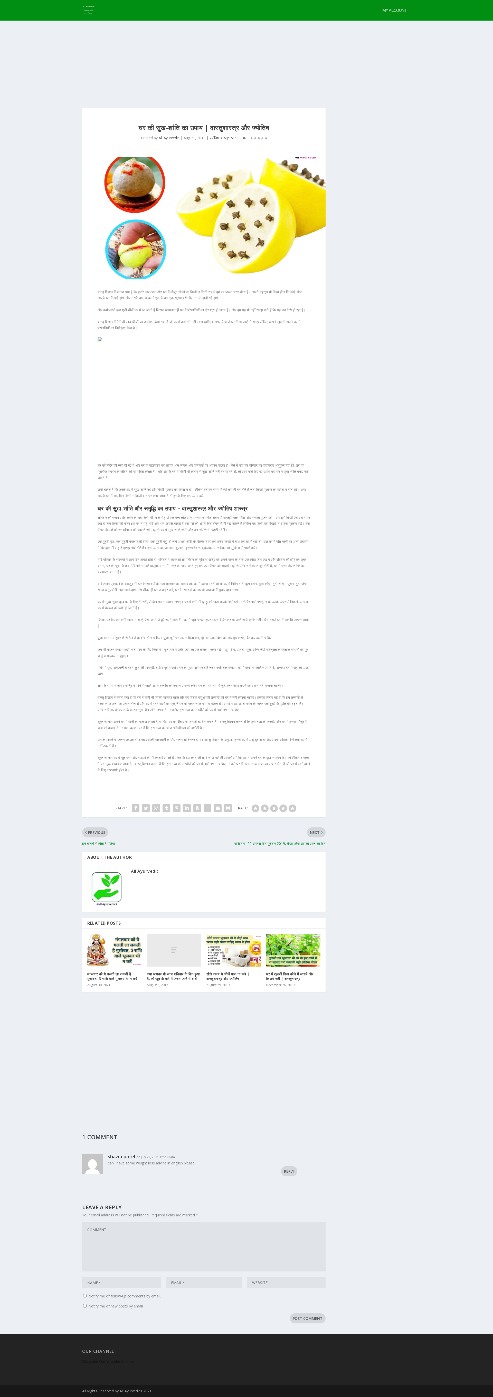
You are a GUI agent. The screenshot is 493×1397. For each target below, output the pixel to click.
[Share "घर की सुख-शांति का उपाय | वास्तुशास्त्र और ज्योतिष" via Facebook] (135, 808)
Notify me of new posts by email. (116, 1306)
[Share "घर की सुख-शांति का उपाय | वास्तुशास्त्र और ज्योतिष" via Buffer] (197, 808)
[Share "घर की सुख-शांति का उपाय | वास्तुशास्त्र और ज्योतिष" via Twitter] (146, 808)
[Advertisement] (246, 59)
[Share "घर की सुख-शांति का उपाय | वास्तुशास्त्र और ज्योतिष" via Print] (228, 808)
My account (394, 10)
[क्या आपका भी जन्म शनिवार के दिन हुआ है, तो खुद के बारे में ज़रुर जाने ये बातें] (174, 950)
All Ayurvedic (169, 137)
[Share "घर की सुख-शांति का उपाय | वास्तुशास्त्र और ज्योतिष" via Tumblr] (166, 808)
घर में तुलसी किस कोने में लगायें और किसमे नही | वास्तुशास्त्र (290, 976)
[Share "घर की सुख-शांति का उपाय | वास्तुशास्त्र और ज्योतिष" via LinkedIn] (187, 808)
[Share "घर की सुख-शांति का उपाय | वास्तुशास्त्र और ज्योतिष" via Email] (218, 808)
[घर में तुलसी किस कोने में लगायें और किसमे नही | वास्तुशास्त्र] (293, 950)
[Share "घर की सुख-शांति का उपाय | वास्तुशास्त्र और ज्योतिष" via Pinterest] (177, 808)
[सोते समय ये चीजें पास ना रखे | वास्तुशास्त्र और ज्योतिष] (233, 950)
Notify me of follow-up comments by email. (124, 1296)
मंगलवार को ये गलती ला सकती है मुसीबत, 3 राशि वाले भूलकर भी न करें (112, 976)
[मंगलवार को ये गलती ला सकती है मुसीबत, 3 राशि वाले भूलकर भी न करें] (114, 950)
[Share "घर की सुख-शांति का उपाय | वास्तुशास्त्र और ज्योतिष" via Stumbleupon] (207, 808)
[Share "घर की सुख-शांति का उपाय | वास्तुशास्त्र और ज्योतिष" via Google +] (156, 808)
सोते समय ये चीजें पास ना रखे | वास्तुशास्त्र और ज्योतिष (228, 976)
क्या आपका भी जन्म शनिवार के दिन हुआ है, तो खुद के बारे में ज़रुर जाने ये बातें (173, 976)
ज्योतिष (214, 137)
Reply (289, 1171)
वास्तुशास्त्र (228, 137)
